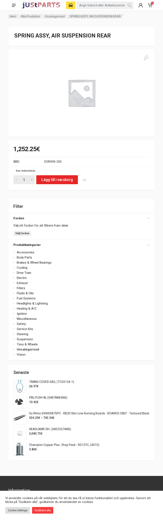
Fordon (18, 218)
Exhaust (22, 283)
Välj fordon (22, 233)
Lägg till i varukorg (57, 179)
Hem (13, 16)
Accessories (25, 252)
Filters (21, 288)
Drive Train (24, 273)
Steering (22, 334)
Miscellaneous (27, 319)
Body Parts (24, 257)
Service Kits (25, 329)
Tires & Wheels (27, 344)
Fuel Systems (26, 298)
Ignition (22, 314)
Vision (21, 354)
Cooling (22, 268)
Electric (22, 278)
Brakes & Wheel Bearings (34, 262)
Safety (21, 324)
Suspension (25, 339)
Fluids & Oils (25, 293)
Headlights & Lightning (32, 303)
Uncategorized (55, 16)
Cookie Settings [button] (17, 510)
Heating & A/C (27, 308)
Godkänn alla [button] (43, 510)
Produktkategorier (27, 245)
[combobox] (105, 5)
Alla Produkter (30, 16)
